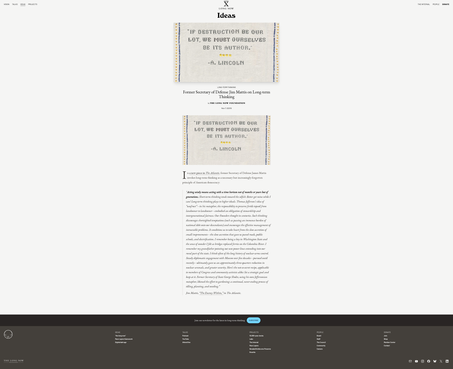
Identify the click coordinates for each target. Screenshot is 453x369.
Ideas (22, 4)
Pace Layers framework (123, 339)
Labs (251, 339)
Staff (318, 339)
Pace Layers (254, 346)
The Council (321, 342)
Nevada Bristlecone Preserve (260, 349)
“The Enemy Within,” (211, 293)
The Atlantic (212, 173)
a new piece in (197, 173)
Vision (6, 4)
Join (385, 336)
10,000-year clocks (256, 336)
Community (321, 346)
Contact (387, 346)
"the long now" (120, 336)
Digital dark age (120, 342)
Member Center (389, 342)
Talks (15, 4)
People (436, 4)
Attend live (186, 342)
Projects (32, 4)
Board (319, 336)
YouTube (185, 339)
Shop (386, 339)
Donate (445, 4)
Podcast (185, 336)
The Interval (424, 4)
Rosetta (252, 352)
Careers (320, 349)
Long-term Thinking (226, 87)
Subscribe (253, 320)
